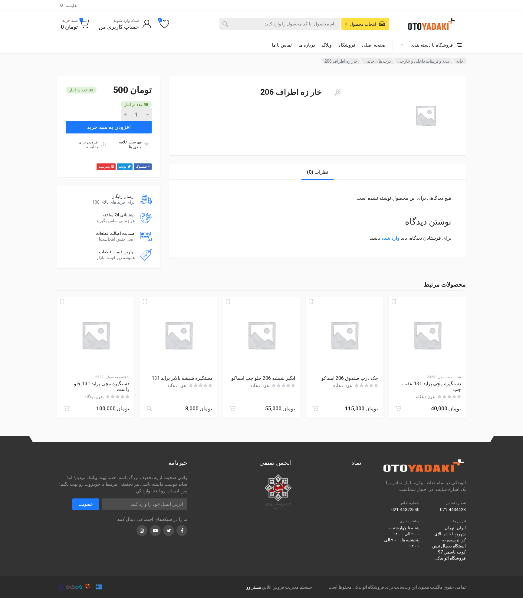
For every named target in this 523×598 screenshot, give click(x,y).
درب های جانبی (377, 61)
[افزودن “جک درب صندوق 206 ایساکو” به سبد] (315, 408)
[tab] (317, 172)
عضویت (85, 504)
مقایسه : (69, 5)
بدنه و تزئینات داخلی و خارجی (423, 61)
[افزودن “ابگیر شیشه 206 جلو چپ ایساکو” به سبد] (232, 408)
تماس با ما (282, 45)
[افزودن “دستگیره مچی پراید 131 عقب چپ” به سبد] (398, 408)
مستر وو (253, 587)
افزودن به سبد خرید (109, 127)
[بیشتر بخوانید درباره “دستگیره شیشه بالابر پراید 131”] (149, 408)
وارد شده (390, 238)
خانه (460, 61)
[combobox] (279, 24)
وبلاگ (327, 45)
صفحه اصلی (374, 45)
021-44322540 (405, 509)
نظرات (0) (317, 172)
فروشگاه (346, 45)
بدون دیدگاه (426, 396)
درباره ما (306, 45)
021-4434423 (453, 509)
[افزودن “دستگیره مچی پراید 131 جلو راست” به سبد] (66, 408)
